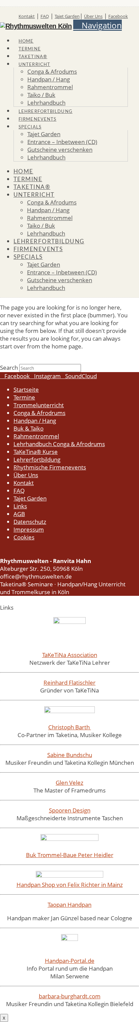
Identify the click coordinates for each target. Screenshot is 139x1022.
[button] (97, 25)
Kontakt (27, 16)
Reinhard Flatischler (69, 682)
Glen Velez (69, 782)
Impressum (28, 529)
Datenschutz (29, 522)
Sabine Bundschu (69, 755)
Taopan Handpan (69, 904)
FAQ (44, 16)
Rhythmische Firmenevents (49, 467)
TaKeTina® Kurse (35, 452)
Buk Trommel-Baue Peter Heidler (69, 855)
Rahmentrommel (36, 436)
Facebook (118, 16)
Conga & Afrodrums (39, 413)
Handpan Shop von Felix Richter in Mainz (70, 885)
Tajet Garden (67, 16)
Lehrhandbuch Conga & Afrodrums (59, 444)
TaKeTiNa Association (69, 655)
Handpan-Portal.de (69, 961)
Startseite (26, 389)
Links (20, 506)
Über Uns (93, 16)
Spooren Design (69, 810)
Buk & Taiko (28, 428)
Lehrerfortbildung (36, 459)
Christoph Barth (69, 727)
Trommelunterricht (38, 405)
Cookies (23, 537)
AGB (19, 514)
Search (9, 367)
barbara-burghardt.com (70, 996)
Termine (24, 397)
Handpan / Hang (34, 420)
